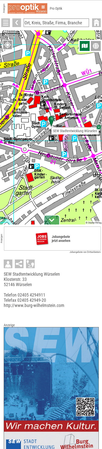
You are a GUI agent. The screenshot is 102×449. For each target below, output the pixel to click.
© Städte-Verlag (94, 222)
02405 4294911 (31, 295)
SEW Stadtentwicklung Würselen (75, 131)
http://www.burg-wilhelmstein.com (34, 305)
